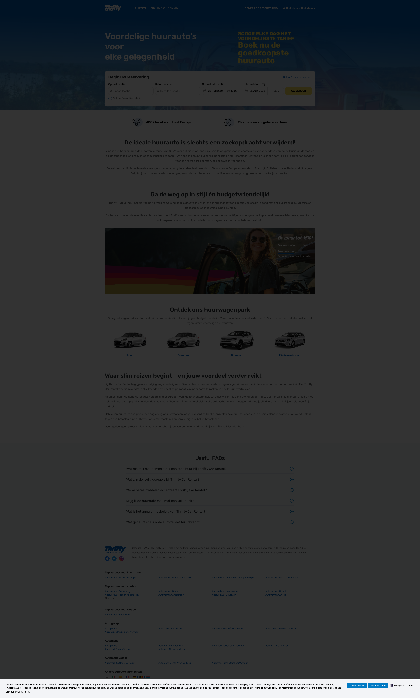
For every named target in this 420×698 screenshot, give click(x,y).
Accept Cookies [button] (357, 685)
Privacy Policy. (23, 691)
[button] (401, 685)
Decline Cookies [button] (378, 685)
